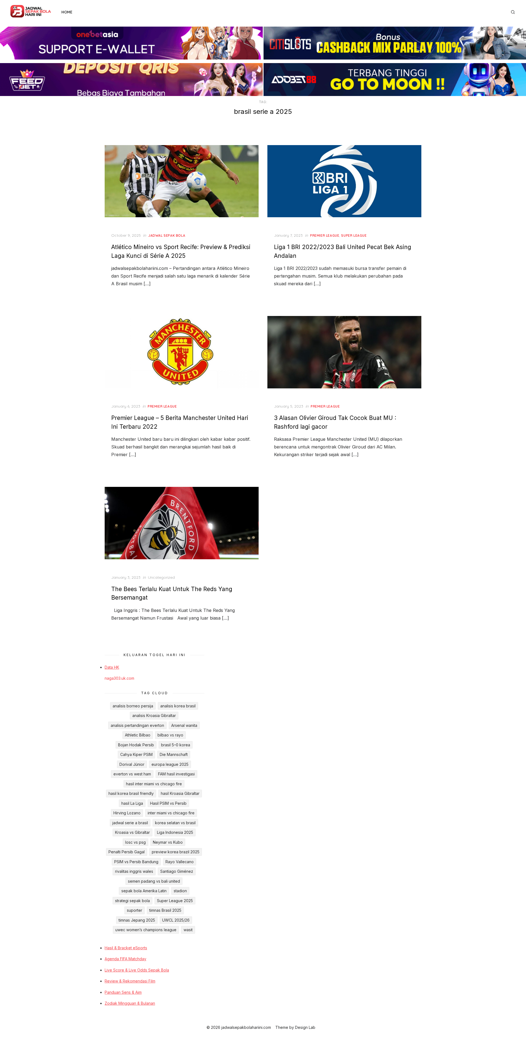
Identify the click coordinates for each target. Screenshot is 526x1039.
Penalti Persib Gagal (126, 851)
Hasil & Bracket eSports (126, 947)
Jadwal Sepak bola (166, 235)
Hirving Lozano (127, 813)
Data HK (112, 667)
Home (66, 12)
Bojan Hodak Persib (136, 744)
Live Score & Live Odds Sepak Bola (137, 970)
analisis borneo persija (133, 706)
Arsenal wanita (184, 725)
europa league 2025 (169, 764)
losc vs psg (135, 842)
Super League (354, 235)
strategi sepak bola (132, 900)
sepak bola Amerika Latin (144, 890)
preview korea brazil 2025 (175, 851)
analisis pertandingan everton (137, 725)
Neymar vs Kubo (168, 842)
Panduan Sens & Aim (123, 992)
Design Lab (305, 1027)
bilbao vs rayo (170, 735)
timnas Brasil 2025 (165, 910)
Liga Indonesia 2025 (175, 832)
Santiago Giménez (176, 871)
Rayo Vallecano (179, 861)
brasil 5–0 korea (175, 744)
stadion (180, 890)
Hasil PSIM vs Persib (168, 803)
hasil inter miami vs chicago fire (154, 783)
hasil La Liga (132, 803)
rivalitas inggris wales (134, 871)
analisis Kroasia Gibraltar (154, 715)
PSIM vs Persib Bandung (136, 861)
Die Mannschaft (174, 754)
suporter (134, 910)
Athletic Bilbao (137, 735)
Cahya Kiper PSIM (136, 754)
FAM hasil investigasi (176, 774)
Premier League (324, 235)
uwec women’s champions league (145, 929)
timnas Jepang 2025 (137, 920)
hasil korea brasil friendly (131, 793)
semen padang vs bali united (154, 881)
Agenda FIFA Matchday (125, 958)
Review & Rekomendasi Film (130, 981)
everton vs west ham (132, 774)
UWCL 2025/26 (176, 920)
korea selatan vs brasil (175, 822)
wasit (188, 929)
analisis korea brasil (178, 706)
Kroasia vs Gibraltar (132, 832)
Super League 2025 (175, 900)
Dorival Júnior (131, 764)
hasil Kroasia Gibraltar (180, 793)
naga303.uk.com (119, 678)
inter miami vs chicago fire (171, 813)
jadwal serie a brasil (130, 822)
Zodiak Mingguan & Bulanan (130, 1003)
